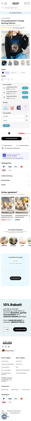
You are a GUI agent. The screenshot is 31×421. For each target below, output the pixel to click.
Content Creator (26, 389)
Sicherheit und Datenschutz (14, 411)
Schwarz (6, 73)
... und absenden (20, 329)
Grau (15, 73)
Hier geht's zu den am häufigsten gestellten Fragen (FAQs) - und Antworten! (6, 379)
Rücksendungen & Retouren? (6, 373)
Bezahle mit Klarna (16, 13)
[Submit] (3, 8)
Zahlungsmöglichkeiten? (7, 364)
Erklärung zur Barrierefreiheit (23, 370)
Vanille (23, 73)
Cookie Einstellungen (21, 373)
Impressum (4, 413)
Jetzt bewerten (15, 278)
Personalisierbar (6, 18)
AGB (2, 411)
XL (11, 79)
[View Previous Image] (3, 44)
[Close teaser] (7, 414)
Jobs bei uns (19, 364)
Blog (17, 367)
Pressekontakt (4, 389)
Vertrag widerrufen (15, 413)
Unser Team (19, 361)
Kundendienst (4, 361)
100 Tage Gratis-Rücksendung (12, 148)
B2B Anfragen (14, 389)
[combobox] (15, 8)
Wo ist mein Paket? (6, 370)
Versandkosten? (5, 367)
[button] (4, 416)
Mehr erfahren (19, 158)
